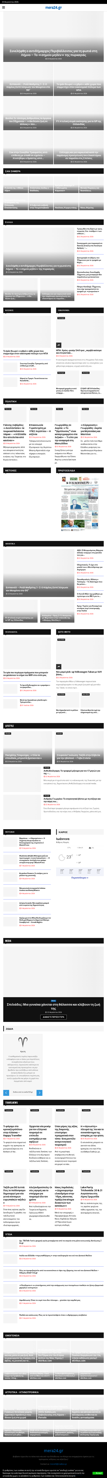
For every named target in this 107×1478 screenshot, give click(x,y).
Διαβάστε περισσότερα (53, 1013)
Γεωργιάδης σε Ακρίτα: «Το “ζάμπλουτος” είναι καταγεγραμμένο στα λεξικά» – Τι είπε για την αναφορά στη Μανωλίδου (66, 434)
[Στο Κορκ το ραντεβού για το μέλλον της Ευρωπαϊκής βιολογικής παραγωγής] (91, 1424)
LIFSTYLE (9, 725)
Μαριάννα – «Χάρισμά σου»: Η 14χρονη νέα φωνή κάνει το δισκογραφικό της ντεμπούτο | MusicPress (32, 841)
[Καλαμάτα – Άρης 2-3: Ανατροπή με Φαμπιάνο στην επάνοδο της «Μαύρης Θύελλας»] (57, 611)
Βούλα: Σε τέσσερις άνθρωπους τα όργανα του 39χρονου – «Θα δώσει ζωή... (20, 296)
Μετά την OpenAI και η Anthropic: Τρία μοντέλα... (33, 701)
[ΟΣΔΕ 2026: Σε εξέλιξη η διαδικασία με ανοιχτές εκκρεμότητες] (41, 1424)
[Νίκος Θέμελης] (91, 202)
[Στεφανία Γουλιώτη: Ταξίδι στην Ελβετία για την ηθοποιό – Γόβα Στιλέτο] (79, 747)
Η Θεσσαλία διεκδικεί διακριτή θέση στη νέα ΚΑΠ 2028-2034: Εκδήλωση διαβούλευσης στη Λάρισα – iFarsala (53, 1408)
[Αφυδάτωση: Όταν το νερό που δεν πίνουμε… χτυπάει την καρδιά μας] (10, 1299)
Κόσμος (9, 310)
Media (53, 1001)
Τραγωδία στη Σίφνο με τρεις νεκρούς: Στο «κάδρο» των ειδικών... (89, 231)
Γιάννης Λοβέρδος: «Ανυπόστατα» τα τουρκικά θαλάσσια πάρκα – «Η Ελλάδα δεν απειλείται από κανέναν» (14, 432)
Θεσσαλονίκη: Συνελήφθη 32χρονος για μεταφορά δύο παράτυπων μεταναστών (89, 274)
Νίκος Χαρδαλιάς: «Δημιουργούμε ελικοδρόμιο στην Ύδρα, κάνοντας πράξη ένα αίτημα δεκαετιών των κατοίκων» (64, 1192)
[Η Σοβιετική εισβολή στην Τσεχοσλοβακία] (41, 202)
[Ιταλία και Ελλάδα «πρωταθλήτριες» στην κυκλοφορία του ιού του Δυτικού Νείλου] (10, 1255)
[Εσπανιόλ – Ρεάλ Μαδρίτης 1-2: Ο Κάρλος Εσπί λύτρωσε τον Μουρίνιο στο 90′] (38, 573)
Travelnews (8, 1106)
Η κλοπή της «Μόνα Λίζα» (14, 189)
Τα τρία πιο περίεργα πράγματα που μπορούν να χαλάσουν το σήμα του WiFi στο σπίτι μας (25, 673)
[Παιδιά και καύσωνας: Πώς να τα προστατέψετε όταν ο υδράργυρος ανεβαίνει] (10, 1314)
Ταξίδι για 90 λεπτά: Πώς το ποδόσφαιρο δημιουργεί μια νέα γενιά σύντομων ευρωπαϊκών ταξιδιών (14, 1191)
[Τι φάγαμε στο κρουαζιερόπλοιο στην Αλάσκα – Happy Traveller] (14, 1112)
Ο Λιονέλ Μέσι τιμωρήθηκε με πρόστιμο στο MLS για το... (90, 595)
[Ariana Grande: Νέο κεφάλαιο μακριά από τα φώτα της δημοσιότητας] (10, 907)
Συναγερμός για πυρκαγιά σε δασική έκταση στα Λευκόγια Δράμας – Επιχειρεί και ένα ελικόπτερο (28, 155)
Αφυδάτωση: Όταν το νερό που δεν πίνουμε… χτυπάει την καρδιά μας (49, 1296)
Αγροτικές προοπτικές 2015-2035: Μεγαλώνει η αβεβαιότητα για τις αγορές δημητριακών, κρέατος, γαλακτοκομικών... (65, 1426)
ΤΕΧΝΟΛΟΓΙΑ (11, 632)
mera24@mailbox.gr (58, 1460)
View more (80, 1476)
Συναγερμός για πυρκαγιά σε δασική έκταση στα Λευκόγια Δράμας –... (89, 245)
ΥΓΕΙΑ (8, 1230)
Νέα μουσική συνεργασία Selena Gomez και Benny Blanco (32, 889)
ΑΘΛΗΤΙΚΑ (10, 544)
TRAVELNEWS (11, 1098)
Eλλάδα (9, 222)
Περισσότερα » (79, 877)
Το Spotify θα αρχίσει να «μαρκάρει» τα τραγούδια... (35, 686)
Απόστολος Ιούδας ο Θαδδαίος (39, 189)
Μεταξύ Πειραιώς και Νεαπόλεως (89, 189)
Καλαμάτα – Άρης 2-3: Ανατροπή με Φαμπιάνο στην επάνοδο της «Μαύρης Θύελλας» (53, 53)
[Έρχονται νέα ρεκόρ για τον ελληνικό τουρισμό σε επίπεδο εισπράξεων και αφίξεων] (40, 1112)
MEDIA (8, 940)
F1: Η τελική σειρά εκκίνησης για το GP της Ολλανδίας (19, 619)
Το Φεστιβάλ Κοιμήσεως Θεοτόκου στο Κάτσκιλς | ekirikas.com (65, 1372)
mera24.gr (53, 7)
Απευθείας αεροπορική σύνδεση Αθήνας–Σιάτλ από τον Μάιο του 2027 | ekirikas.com (39, 1370)
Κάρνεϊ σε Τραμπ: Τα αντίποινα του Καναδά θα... (34, 379)
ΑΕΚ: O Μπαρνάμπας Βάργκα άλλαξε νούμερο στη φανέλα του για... (90, 552)
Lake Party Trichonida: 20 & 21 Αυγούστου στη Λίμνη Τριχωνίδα (91, 1188)
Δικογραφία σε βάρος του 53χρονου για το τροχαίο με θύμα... (89, 260)
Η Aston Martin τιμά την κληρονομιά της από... (90, 711)
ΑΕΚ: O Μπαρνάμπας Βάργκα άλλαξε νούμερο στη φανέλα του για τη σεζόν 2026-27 (28, 121)
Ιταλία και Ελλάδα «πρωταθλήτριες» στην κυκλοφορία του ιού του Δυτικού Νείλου (55, 1251)
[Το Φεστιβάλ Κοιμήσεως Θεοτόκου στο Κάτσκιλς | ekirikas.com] (66, 1367)
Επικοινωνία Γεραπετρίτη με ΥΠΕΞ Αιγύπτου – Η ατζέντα (40, 429)
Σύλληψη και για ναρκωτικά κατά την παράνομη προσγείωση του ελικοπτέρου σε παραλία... (56, 296)
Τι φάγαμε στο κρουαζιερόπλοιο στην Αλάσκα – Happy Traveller (12, 1127)
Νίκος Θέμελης (87, 207)
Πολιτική (8, 409)
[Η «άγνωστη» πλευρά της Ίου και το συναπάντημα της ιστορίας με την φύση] (92, 1112)
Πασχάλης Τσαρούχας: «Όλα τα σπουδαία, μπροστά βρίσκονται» (23, 757)
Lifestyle (7, 733)
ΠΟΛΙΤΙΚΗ (10, 401)
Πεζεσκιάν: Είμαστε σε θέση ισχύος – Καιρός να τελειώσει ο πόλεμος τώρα (79, 123)
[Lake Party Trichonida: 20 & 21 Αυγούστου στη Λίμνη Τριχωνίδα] (92, 1173)
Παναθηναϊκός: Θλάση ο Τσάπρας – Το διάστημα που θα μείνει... (89, 581)
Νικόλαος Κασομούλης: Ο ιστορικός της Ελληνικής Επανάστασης (15, 204)
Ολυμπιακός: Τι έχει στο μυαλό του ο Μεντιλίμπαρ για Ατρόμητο (78, 157)
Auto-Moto (61, 639)
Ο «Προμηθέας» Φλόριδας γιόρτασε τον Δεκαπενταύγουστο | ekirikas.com (91, 1370)
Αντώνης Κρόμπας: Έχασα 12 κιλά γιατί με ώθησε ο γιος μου (53, 1004)
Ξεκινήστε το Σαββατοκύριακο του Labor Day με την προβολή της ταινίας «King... (16, 1370)
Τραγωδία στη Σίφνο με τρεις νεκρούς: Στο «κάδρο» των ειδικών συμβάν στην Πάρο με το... (79, 87)
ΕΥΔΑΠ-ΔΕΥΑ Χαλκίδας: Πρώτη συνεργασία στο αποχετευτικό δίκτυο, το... (91, 390)
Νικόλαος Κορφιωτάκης (66, 207)
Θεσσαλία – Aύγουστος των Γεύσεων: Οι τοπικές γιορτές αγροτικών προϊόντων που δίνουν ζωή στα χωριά (18, 1409)
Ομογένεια (12, 1331)
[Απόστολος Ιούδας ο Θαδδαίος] (41, 184)
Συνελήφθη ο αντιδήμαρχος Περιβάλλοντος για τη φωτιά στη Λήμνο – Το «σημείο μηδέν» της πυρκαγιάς (38, 267)
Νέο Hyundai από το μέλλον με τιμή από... (67, 711)
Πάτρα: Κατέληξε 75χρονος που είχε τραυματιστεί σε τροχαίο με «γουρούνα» (89, 289)
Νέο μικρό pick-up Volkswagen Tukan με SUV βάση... (79, 673)
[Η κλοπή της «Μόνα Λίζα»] (15, 184)
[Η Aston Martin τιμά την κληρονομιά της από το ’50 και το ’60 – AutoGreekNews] (92, 700)
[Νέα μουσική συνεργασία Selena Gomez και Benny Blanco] (10, 892)
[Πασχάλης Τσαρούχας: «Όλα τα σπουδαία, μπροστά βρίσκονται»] (27, 747)
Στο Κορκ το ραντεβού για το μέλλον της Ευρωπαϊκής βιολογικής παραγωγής (91, 1428)
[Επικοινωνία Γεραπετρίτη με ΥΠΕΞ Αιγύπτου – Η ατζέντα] (40, 414)
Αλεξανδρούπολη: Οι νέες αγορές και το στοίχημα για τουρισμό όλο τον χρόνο (40, 1189)
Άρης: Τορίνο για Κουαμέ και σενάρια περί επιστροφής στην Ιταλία (89, 608)
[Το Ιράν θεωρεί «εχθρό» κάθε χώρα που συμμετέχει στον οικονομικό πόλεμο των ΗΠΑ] (27, 332)
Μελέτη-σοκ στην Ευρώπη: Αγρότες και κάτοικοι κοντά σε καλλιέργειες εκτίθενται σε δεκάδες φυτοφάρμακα (86, 1409)
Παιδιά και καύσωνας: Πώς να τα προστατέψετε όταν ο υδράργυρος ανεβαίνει (53, 1311)
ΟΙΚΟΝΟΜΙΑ (63, 310)
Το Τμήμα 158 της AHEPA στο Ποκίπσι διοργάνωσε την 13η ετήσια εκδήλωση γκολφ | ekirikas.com (86, 1352)
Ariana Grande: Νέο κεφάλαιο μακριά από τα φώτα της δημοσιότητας (34, 904)
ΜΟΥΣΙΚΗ (9, 832)
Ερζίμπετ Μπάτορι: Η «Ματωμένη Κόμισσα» (64, 188)
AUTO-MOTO (64, 632)
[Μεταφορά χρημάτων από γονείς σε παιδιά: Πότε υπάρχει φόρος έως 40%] (67, 378)
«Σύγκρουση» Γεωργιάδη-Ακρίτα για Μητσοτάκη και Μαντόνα (91, 429)
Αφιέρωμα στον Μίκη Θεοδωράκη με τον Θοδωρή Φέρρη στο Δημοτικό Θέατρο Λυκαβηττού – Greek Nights (35, 920)
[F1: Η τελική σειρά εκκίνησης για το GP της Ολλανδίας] (20, 611)
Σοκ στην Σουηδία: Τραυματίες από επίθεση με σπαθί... (34, 364)
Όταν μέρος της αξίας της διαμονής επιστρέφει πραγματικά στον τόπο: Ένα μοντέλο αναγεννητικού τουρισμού (66, 1131)
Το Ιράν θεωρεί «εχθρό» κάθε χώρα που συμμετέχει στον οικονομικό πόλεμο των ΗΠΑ (25, 352)
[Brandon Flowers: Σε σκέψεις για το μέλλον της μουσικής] (10, 877)
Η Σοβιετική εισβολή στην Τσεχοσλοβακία (39, 206)
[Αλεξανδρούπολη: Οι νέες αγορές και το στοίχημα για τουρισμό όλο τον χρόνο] (40, 1173)
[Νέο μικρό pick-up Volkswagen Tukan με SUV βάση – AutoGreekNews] (80, 653)
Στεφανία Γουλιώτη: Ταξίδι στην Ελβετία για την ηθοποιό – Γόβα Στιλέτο (78, 757)
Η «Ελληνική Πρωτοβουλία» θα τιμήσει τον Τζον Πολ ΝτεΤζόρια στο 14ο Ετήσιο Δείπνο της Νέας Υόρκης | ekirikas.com (53, 1351)
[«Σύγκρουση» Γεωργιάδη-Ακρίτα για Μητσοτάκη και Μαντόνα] (92, 414)
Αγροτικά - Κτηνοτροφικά (22, 1388)
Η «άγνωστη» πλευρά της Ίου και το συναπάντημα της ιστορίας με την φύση (92, 1127)
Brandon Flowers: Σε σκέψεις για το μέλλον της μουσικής (33, 874)
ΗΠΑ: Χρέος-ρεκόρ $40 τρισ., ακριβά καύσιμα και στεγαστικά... (79, 351)
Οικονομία (61, 318)
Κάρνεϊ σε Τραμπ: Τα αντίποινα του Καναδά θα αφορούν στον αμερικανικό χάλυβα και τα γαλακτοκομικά (28, 87)
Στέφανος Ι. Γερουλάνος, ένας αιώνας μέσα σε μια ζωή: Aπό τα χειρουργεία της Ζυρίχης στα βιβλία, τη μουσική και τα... (20, 1352)
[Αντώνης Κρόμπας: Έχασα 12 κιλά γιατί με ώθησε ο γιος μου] (53, 972)
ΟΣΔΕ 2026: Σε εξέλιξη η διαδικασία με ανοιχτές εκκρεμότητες (39, 1428)
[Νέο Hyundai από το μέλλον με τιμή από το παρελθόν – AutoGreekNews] (67, 700)
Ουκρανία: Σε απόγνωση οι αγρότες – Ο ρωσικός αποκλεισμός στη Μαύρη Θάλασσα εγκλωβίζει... (15, 1427)
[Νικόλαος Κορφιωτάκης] (66, 202)
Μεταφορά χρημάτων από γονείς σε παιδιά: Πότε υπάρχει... (66, 390)
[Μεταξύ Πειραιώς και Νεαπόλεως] (91, 184)
